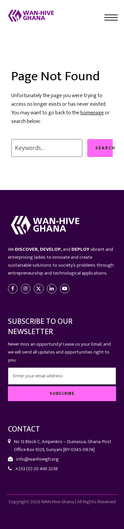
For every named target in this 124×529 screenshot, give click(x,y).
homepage (92, 112)
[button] (111, 17)
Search (104, 148)
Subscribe (62, 393)
